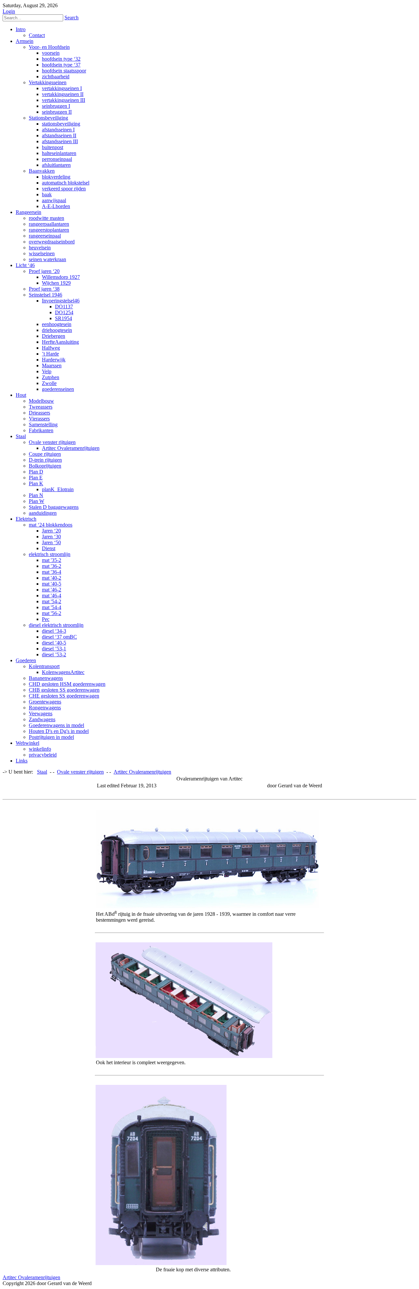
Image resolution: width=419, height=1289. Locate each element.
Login (9, 11)
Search (71, 17)
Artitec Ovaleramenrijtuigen (31, 1277)
